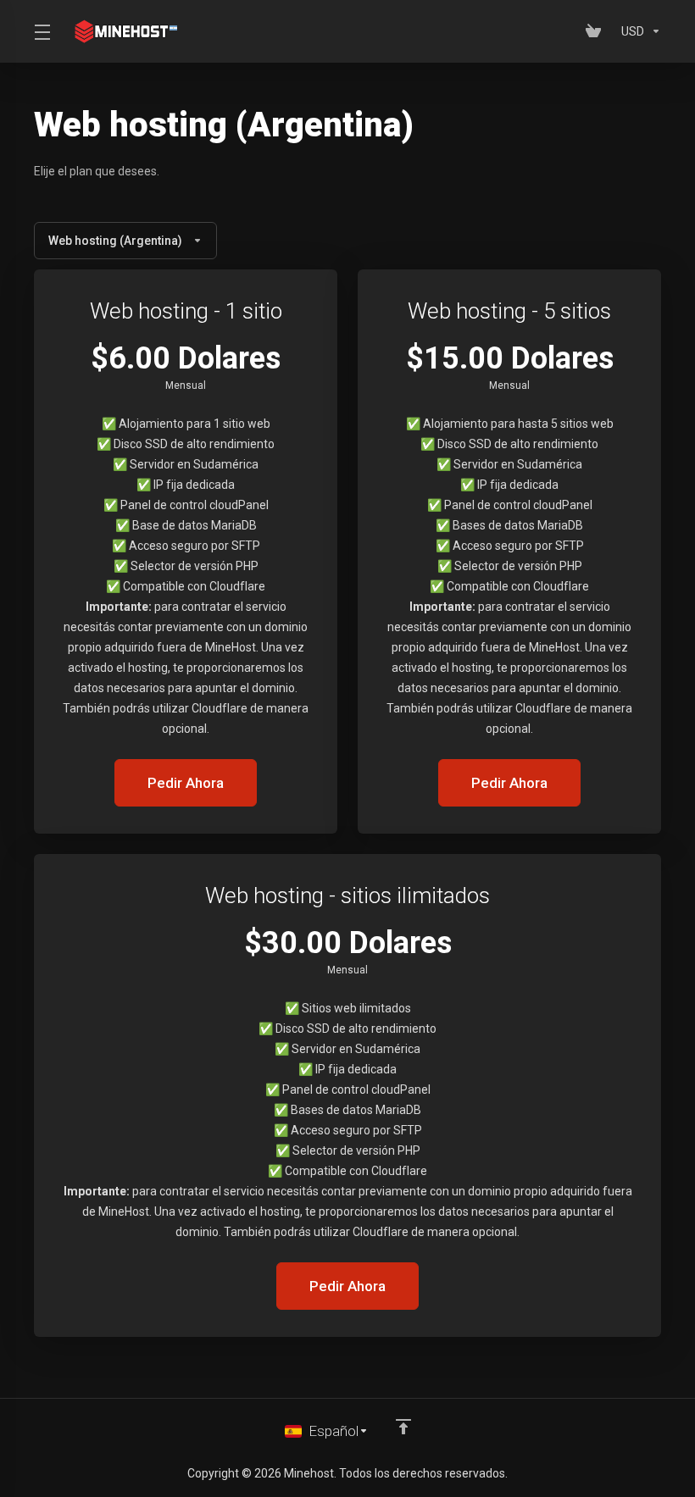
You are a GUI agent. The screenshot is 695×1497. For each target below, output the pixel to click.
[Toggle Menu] (41, 31)
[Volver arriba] (403, 1426)
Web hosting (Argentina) (115, 240)
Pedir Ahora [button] (185, 782)
